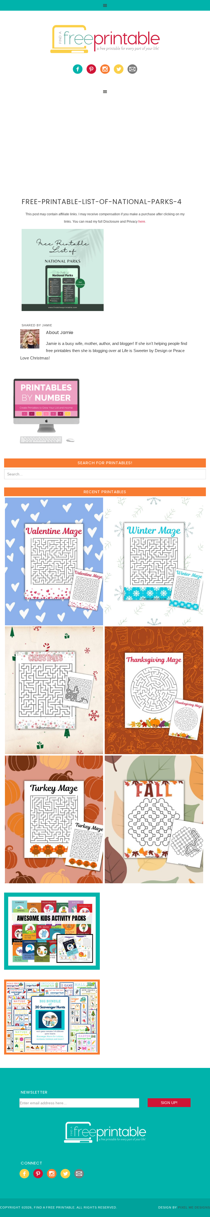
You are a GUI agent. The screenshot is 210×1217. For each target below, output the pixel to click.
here (141, 221)
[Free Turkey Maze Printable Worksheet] (54, 880)
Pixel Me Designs (194, 1207)
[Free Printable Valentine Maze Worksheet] (54, 622)
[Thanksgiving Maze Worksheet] (154, 751)
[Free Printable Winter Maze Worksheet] (154, 622)
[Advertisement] (105, 138)
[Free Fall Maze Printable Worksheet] (154, 880)
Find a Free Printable (105, 40)
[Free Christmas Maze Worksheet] (54, 751)
